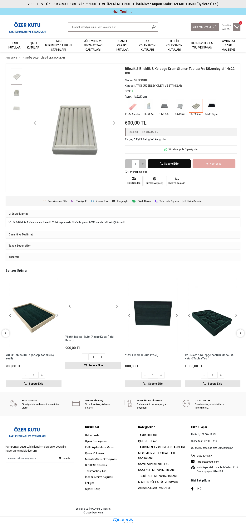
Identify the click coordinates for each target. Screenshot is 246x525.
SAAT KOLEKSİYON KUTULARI (147, 45)
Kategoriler (146, 427)
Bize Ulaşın (199, 427)
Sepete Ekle (171, 163)
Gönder (67, 458)
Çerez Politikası (94, 453)
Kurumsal (92, 427)
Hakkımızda (92, 435)
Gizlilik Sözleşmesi (96, 465)
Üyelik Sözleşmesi (96, 441)
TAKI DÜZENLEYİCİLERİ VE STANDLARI (58, 45)
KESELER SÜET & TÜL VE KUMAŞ (202, 45)
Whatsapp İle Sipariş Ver (183, 149)
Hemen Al (215, 163)
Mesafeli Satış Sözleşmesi (101, 459)
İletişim (89, 483)
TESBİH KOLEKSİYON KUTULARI (174, 45)
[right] (240, 333)
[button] (231, 27)
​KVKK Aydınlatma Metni (99, 447)
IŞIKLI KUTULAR (33, 45)
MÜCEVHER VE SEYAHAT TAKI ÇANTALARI (93, 45)
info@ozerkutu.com (208, 461)
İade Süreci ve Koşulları (99, 477)
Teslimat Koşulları (95, 471)
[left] (5, 333)
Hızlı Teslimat (123, 12)
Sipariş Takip (93, 489)
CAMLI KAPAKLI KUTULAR (122, 45)
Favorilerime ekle (137, 171)
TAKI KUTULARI (14, 45)
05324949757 (204, 455)
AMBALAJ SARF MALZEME (228, 45)
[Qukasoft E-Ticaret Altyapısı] (123, 520)
